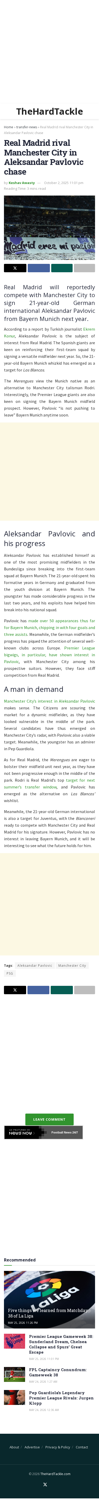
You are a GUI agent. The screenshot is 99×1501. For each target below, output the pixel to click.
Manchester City (72, 965)
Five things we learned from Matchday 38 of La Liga (48, 1313)
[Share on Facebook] (39, 268)
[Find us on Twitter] (45, 1485)
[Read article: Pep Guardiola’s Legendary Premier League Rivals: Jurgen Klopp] (14, 1397)
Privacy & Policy (57, 1447)
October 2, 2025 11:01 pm (63, 182)
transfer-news (26, 127)
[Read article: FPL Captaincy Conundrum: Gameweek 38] (14, 1374)
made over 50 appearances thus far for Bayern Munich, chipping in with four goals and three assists (49, 627)
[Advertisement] (49, 52)
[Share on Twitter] (15, 268)
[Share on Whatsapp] (62, 268)
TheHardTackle (49, 111)
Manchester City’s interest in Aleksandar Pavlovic (49, 701)
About (14, 1447)
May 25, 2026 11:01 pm (44, 1359)
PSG (10, 973)
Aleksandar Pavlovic (34, 965)
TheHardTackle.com (55, 1474)
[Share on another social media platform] (84, 268)
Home (8, 127)
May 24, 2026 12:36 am (44, 1410)
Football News (61, 1132)
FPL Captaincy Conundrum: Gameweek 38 (58, 1372)
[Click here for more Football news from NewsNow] (25, 1132)
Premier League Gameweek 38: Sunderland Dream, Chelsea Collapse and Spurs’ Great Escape (61, 1344)
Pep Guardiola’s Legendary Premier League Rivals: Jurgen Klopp (61, 1398)
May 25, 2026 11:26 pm (23, 1323)
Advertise (32, 1447)
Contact (82, 1447)
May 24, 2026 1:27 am (43, 1381)
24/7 (75, 1132)
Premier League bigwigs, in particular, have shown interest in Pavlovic (49, 654)
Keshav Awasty (22, 182)
